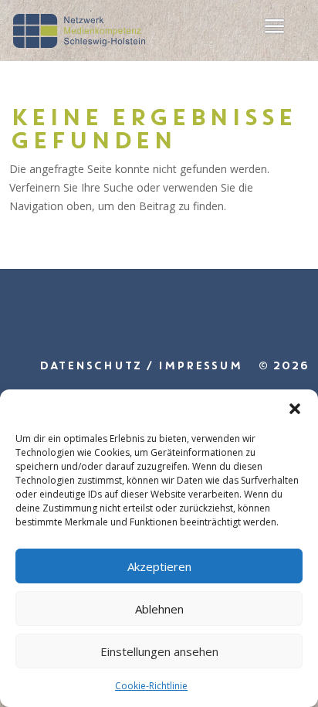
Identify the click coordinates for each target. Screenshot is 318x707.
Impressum (199, 365)
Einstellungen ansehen (159, 651)
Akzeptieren (159, 566)
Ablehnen (159, 609)
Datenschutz (90, 365)
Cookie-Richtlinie (151, 685)
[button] (295, 408)
